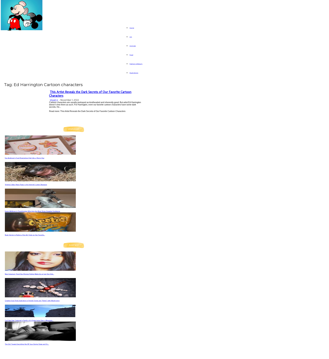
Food (131, 55)
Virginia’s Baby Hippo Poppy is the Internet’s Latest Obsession (26, 185)
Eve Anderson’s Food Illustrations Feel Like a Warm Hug (24, 158)
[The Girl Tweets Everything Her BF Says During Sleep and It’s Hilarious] (40, 340)
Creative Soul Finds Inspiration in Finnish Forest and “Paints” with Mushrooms (32, 301)
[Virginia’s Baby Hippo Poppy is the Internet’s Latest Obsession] (40, 180)
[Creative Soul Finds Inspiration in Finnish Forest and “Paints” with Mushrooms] (40, 296)
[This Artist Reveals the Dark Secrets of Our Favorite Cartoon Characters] (21, 29)
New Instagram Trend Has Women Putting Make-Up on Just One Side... (29, 274)
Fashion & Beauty (136, 64)
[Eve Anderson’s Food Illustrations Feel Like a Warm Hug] (40, 154)
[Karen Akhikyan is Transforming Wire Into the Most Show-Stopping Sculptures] (40, 207)
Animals (133, 46)
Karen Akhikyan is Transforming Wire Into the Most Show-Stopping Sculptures (32, 211)
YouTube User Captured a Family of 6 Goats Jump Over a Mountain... (29, 320)
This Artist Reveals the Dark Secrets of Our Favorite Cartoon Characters (90, 93)
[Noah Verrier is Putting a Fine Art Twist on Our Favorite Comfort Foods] (40, 231)
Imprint (51, 355)
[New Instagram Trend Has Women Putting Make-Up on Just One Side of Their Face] (40, 270)
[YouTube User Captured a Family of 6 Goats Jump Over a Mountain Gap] (40, 316)
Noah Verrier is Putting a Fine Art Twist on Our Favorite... (25, 235)
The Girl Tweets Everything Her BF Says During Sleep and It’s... (27, 344)
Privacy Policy (34, 355)
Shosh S (54, 100)
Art (131, 37)
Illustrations (134, 73)
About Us (16, 355)
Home (132, 28)
